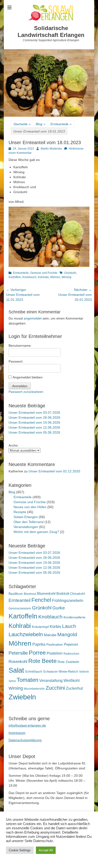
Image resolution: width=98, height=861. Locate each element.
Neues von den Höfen (30, 507)
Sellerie (84, 671)
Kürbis (55, 626)
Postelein (55, 653)
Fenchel (41, 600)
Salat (16, 670)
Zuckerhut (74, 688)
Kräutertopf (40, 627)
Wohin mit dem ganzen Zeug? (36, 532)
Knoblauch (29, 277)
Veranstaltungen (26, 527)
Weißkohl (72, 681)
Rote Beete (42, 661)
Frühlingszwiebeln (67, 601)
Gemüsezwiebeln (20, 608)
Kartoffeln (15, 277)
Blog (40, 124)
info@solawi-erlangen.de (27, 725)
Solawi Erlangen (26, 517)
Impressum (17, 733)
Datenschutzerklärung (25, 740)
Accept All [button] (46, 850)
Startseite (22, 124)
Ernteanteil (19, 600)
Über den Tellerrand (29, 522)
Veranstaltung (51, 680)
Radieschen (71, 653)
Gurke (58, 607)
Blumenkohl (46, 593)
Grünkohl (70, 273)
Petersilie (18, 653)
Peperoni (71, 644)
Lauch (69, 626)
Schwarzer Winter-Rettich (60, 671)
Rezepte (20, 512)
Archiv (13, 445)
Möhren (55, 277)
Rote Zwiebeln (68, 662)
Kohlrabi (43, 277)
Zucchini (55, 688)
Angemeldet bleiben (28, 377)
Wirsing (66, 277)
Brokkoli (62, 593)
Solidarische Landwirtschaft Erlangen (51, 31)
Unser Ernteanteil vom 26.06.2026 (34, 417)
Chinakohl (77, 593)
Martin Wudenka (51, 148)
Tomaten (27, 680)
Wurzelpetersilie (34, 688)
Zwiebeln (22, 697)
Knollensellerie (74, 617)
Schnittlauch (33, 671)
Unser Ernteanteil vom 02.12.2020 (54, 471)
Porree (37, 652)
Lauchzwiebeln (26, 634)
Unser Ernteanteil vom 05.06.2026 (34, 432)
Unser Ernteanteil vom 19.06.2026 (34, 422)
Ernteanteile (61, 124)
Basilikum (16, 593)
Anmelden (19, 386)
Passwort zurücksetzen (26, 392)
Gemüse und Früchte (43, 273)
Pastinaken (54, 644)
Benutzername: (20, 345)
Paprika (38, 644)
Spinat (12, 680)
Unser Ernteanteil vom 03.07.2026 (34, 412)
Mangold (67, 634)
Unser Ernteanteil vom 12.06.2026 (34, 427)
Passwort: (16, 361)
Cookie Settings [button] (20, 850)
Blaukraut (30, 593)
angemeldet (33, 318)
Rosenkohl (18, 661)
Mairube (50, 635)
